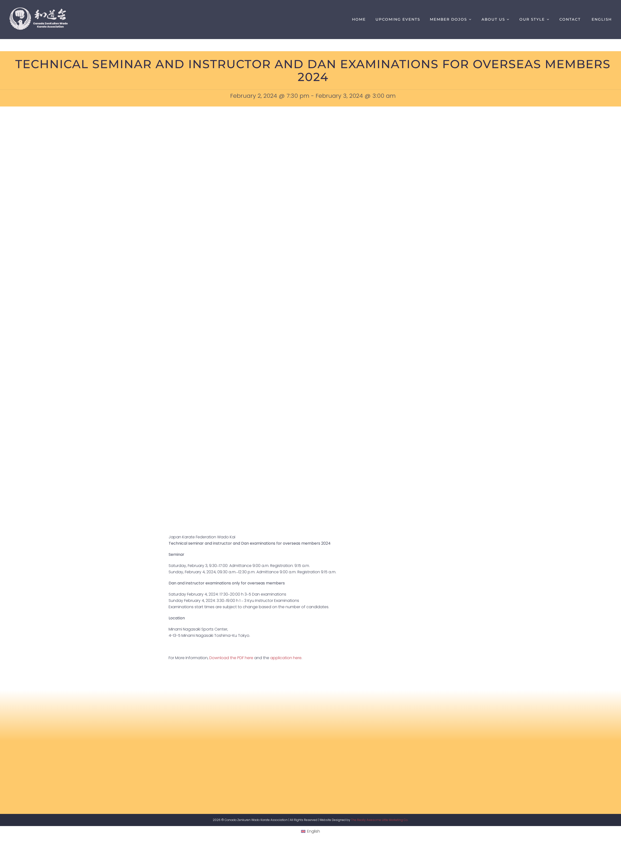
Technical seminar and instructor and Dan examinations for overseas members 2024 (313, 70)
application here (286, 658)
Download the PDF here (231, 658)
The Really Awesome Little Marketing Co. (379, 820)
